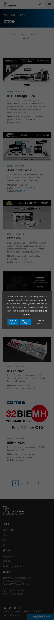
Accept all (25, 321)
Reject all (13, 321)
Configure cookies (40, 321)
